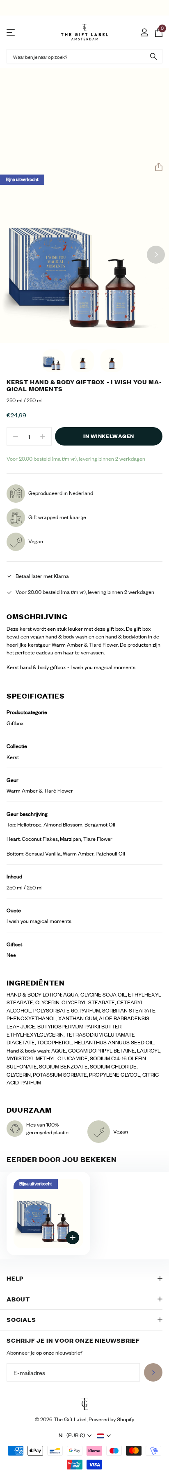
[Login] (144, 32)
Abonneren (153, 1372)
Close (84, 1278)
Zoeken (153, 56)
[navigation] (53, 360)
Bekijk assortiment (11, 32)
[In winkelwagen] (72, 1237)
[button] (155, 167)
